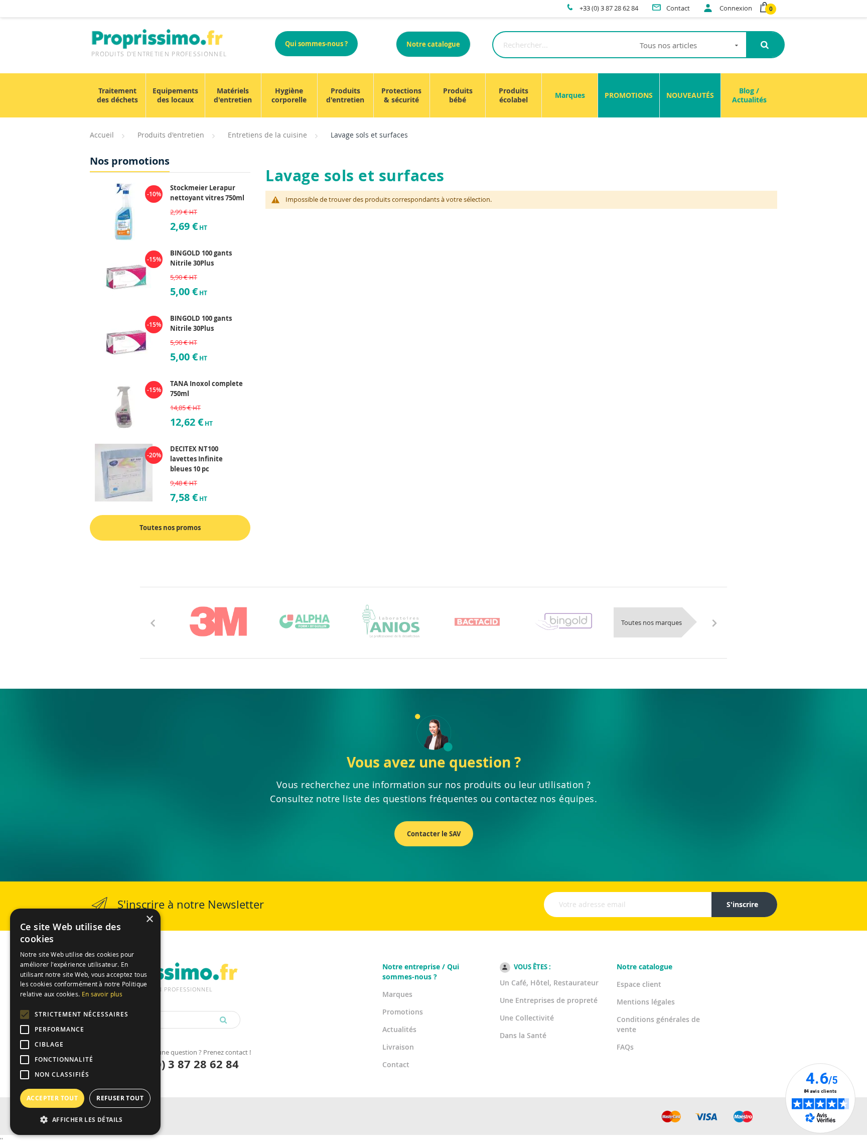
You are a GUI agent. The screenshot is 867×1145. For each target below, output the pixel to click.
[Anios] (391, 621)
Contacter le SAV (434, 833)
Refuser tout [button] (119, 1098)
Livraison (398, 1047)
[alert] (85, 1022)
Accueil (102, 135)
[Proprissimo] (118, 5)
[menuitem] (118, 95)
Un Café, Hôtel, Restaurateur (549, 982)
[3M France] (218, 621)
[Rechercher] (765, 44)
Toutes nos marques (651, 622)
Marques (397, 994)
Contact (395, 1064)
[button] (85, 1119)
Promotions (402, 1011)
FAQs (625, 1047)
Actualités (399, 1029)
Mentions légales (646, 1001)
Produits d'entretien (170, 135)
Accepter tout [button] (52, 1098)
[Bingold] (563, 621)
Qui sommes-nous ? (316, 43)
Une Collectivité (527, 1018)
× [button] (149, 919)
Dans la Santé (523, 1035)
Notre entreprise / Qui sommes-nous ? (420, 971)
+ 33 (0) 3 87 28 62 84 (182, 1064)
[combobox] (619, 44)
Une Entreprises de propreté (549, 1000)
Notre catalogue (433, 44)
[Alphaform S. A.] (304, 621)
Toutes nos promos (170, 527)
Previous (153, 622)
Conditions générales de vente (658, 1024)
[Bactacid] (477, 621)
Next (714, 622)
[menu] (433, 95)
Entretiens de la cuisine (267, 135)
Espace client (639, 984)
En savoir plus (102, 994)
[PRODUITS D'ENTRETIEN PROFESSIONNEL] (165, 960)
